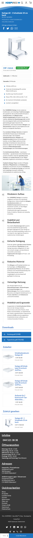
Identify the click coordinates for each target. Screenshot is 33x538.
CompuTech (16, 519)
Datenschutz (6, 509)
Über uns (5, 501)
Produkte (5, 19)
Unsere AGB (6, 505)
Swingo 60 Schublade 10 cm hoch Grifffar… (21, 368)
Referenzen (6, 499)
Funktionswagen (16, 19)
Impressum (5, 507)
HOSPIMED (8, 516)
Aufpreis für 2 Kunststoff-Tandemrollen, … (21, 397)
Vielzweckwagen (8, 22)
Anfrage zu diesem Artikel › (9, 25)
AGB (9, 521)
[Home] (13, 3)
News (4, 492)
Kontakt (4, 503)
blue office (16, 516)
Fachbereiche (6, 496)
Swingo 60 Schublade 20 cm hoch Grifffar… (21, 383)
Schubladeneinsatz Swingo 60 (22, 354)
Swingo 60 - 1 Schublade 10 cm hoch (21, 420)
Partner (4, 497)
